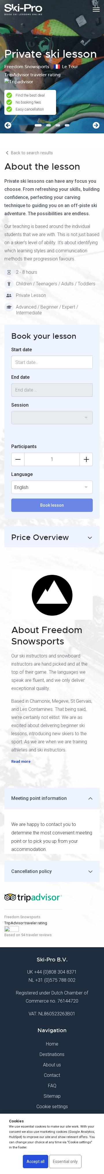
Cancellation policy (31, 871)
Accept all (35, 1161)
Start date (21, 349)
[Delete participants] (18, 459)
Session (20, 405)
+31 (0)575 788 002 (55, 980)
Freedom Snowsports (22, 917)
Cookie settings (52, 1106)
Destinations (52, 1054)
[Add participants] (86, 459)
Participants (24, 446)
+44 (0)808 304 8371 (55, 972)
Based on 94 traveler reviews (28, 935)
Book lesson (52, 505)
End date (20, 377)
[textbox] (52, 414)
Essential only (65, 1161)
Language (22, 474)
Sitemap (52, 1096)
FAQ (52, 1085)
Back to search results (31, 153)
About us (52, 1065)
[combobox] (52, 417)
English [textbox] (21, 487)
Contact (52, 1075)
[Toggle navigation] (96, 9)
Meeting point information (39, 798)
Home (52, 1044)
